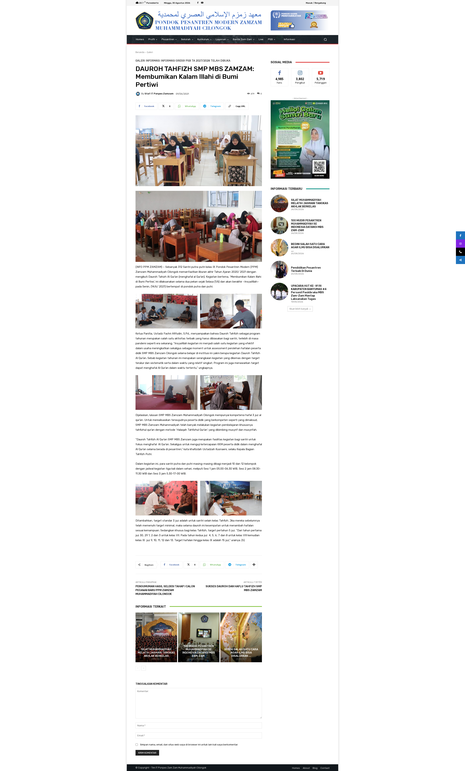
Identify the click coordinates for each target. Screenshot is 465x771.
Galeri (150, 52)
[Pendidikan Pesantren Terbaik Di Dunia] (279, 269)
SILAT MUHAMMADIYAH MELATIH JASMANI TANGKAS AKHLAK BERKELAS (156, 653)
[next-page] (143, 668)
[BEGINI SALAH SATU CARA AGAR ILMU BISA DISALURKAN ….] (241, 637)
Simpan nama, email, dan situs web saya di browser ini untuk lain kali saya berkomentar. (189, 744)
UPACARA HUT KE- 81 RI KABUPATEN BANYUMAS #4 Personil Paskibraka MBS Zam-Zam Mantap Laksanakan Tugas (309, 292)
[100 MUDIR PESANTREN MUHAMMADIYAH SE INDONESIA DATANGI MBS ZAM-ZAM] (199, 637)
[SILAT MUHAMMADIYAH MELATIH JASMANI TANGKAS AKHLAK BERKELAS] (156, 637)
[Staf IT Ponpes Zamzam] (138, 93)
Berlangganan (321, 71)
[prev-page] (138, 668)
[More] (254, 564)
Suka (279, 71)
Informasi (153, 60)
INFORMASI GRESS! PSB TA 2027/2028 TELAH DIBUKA (195, 60)
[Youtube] (202, 3)
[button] (325, 39)
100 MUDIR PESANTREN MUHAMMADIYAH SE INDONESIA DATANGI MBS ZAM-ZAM (198, 651)
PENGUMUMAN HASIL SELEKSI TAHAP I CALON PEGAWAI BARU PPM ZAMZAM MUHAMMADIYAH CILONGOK (165, 590)
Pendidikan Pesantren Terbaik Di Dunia (306, 269)
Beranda (140, 52)
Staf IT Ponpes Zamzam (159, 93)
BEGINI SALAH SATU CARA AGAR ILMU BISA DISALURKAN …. (241, 653)
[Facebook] (198, 3)
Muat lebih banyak (299, 308)
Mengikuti (300, 71)
